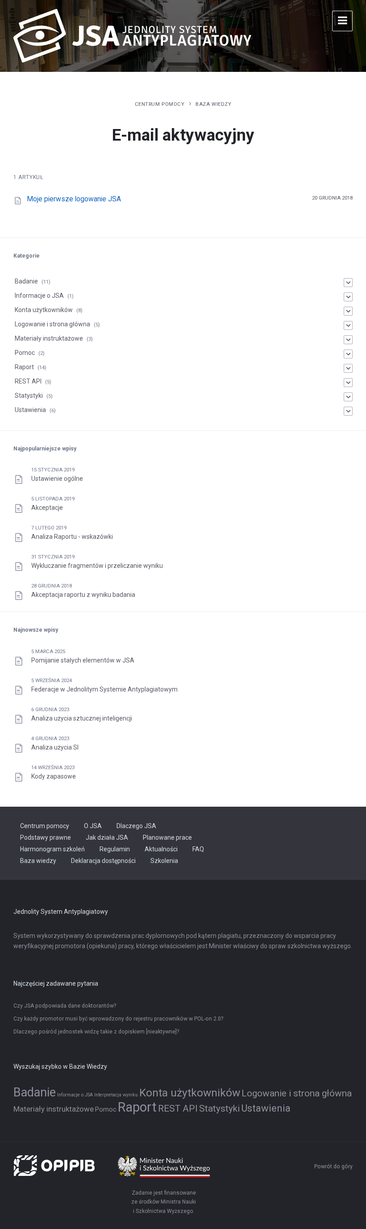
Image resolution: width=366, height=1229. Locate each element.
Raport (24, 367)
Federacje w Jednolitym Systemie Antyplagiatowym (104, 689)
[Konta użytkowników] (348, 311)
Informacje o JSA (39, 295)
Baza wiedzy (213, 104)
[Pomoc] (348, 354)
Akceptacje (47, 507)
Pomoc (25, 352)
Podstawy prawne (45, 837)
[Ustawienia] (348, 411)
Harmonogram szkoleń (52, 849)
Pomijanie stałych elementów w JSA (82, 660)
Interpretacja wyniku (116, 1095)
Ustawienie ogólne (57, 478)
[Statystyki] (348, 396)
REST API (28, 381)
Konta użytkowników (44, 309)
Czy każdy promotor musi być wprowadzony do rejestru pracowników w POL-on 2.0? (118, 1019)
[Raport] (348, 368)
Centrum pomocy (160, 104)
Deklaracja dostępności (103, 860)
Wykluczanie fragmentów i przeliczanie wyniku (97, 565)
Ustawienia (30, 409)
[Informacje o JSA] (348, 296)
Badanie (26, 281)
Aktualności (161, 849)
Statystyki (29, 395)
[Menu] (342, 21)
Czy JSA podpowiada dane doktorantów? (64, 1006)
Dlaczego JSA (136, 825)
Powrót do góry (333, 1166)
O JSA (93, 825)
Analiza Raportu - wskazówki (72, 536)
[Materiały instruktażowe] (348, 339)
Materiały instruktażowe (49, 338)
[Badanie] (348, 282)
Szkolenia (164, 860)
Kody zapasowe (53, 776)
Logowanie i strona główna (52, 324)
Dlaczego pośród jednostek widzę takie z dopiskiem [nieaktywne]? (96, 1032)
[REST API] (348, 382)
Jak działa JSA (107, 837)
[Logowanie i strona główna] (348, 325)
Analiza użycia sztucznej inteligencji (81, 718)
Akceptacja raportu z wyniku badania (83, 594)
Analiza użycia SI (55, 747)
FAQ (198, 849)
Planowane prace (167, 837)
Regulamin (115, 849)
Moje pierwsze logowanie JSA (74, 199)
